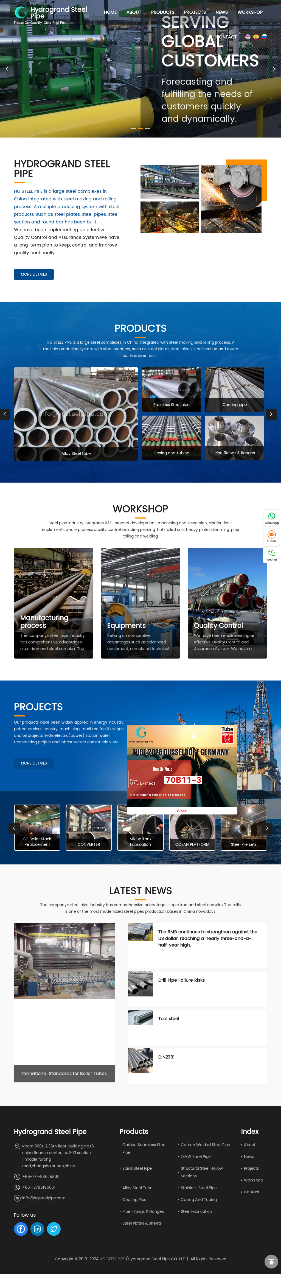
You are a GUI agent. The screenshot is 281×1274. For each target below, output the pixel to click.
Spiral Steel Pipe (137, 1168)
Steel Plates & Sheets (142, 1223)
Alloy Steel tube (137, 1188)
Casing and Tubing (199, 1200)
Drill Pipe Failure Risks (181, 980)
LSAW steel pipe (196, 1156)
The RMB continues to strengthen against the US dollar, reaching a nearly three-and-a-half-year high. (207, 938)
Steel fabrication (196, 1211)
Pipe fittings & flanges (143, 1211)
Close (211, 840)
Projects (195, 12)
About (134, 12)
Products (162, 12)
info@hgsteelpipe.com (43, 1198)
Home (110, 12)
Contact (226, 37)
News (222, 12)
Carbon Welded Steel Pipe (205, 1145)
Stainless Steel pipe (199, 1188)
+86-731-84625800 (41, 1177)
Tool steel (168, 1018)
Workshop (250, 12)
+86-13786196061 (38, 1187)
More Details (34, 274)
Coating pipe (134, 1200)
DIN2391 (166, 1057)
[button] (274, 68)
